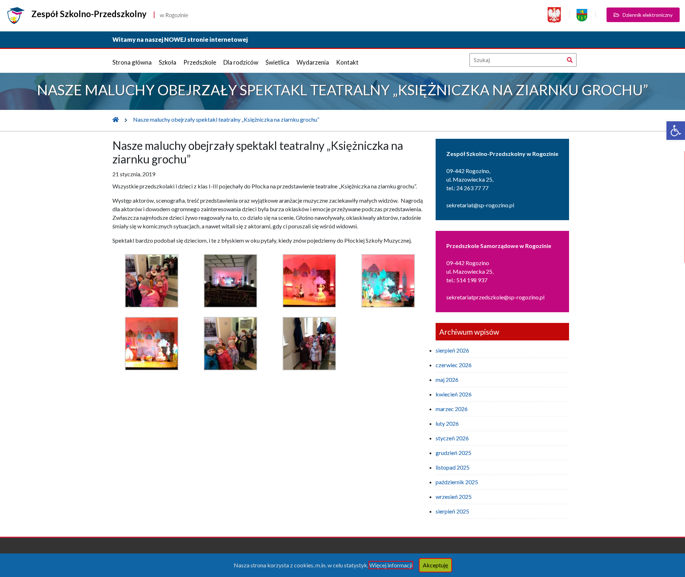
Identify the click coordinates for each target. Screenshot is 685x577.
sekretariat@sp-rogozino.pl (480, 205)
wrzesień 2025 (454, 496)
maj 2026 (447, 379)
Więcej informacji (390, 565)
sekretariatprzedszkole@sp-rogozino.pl (495, 297)
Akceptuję (435, 565)
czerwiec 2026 (454, 364)
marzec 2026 (452, 408)
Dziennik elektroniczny (646, 15)
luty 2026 (447, 423)
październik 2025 (457, 482)
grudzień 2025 (453, 452)
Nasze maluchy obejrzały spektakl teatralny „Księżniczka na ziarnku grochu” (226, 119)
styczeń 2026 (452, 438)
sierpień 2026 (452, 350)
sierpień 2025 (452, 511)
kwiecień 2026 (454, 394)
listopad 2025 (453, 467)
